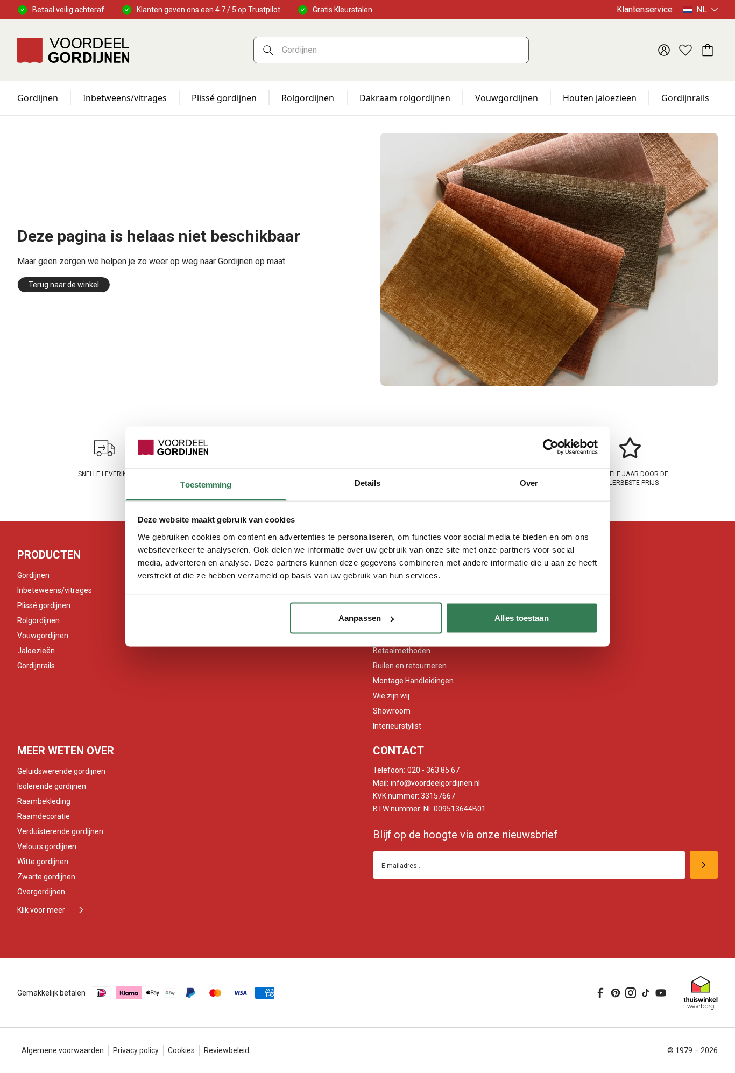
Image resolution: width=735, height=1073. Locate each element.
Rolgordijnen (307, 98)
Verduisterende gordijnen (60, 831)
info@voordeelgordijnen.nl (426, 783)
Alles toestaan (521, 618)
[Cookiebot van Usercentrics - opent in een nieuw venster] (551, 447)
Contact (398, 750)
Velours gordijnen (46, 846)
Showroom (392, 711)
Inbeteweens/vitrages (54, 590)
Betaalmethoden (401, 650)
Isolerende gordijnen (51, 786)
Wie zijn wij (391, 695)
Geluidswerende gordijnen (61, 771)
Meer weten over (65, 750)
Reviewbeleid (226, 1050)
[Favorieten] (685, 50)
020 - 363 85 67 (416, 770)
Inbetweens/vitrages (125, 98)
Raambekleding (43, 801)
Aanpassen (359, 618)
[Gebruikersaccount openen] (664, 50)
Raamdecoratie (43, 816)
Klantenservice (645, 9)
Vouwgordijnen (506, 98)
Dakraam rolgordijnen (404, 98)
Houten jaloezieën (600, 98)
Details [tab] (368, 482)
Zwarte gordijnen (46, 876)
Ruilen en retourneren (410, 665)
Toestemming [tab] (205, 484)
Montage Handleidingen (413, 680)
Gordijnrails (685, 98)
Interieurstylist (397, 726)
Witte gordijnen (42, 861)
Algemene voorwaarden (63, 1050)
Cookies (181, 1050)
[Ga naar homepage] (73, 50)
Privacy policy (136, 1050)
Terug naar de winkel (64, 284)
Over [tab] (529, 482)
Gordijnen (37, 98)
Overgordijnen (41, 891)
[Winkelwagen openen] (707, 50)
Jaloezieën (36, 650)
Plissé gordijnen (224, 98)
